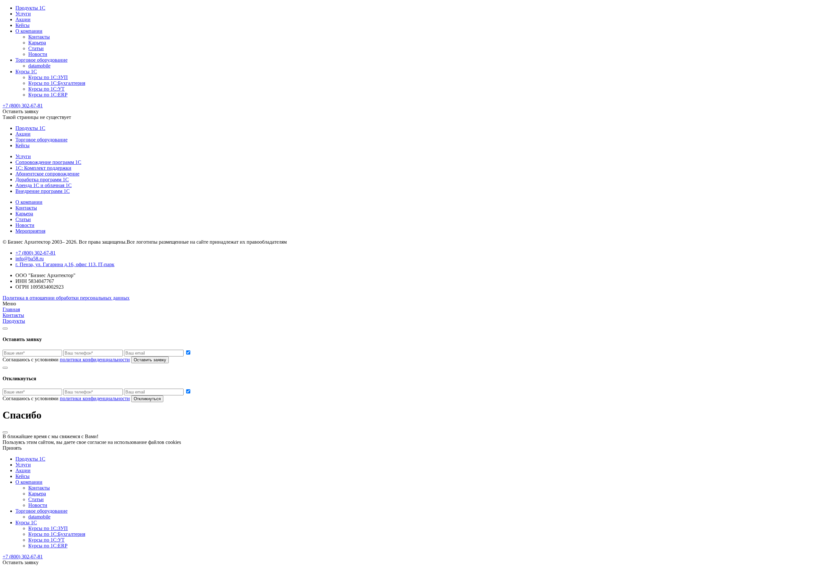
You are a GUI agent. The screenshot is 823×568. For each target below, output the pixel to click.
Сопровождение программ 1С (48, 162)
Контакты (39, 37)
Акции (23, 19)
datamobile (39, 65)
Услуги (23, 13)
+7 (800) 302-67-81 (23, 105)
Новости (37, 54)
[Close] (5, 328)
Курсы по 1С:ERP (48, 94)
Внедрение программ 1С (42, 191)
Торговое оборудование (41, 60)
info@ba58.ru (29, 258)
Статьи (36, 48)
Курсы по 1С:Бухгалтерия (56, 83)
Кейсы (22, 25)
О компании (28, 31)
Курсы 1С (26, 71)
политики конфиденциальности (95, 359)
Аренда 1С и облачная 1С (43, 185)
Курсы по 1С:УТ (46, 89)
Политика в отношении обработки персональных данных (66, 298)
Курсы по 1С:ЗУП (48, 77)
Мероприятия (30, 231)
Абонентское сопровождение (47, 173)
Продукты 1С (30, 8)
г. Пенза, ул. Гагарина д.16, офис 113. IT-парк (64, 264)
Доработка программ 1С (42, 179)
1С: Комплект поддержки (43, 168)
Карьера (37, 42)
